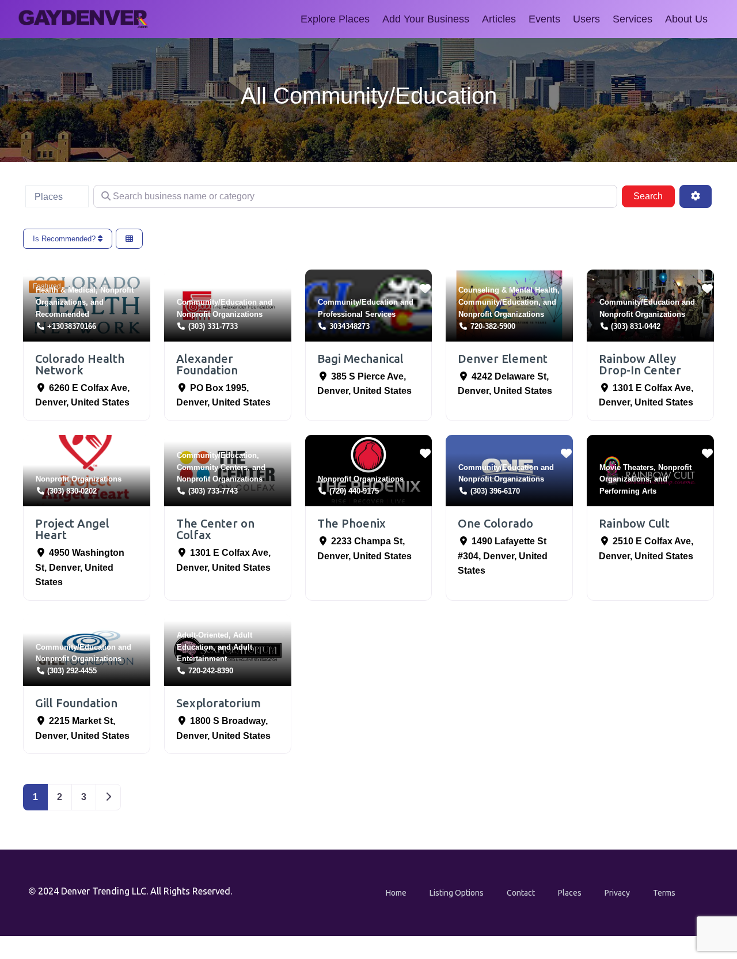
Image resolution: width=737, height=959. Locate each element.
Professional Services (357, 314)
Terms (664, 892)
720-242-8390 (210, 670)
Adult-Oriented (203, 635)
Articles (499, 19)
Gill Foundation (76, 703)
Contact (521, 892)
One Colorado (495, 523)
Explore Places (335, 19)
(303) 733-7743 (213, 491)
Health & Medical (66, 290)
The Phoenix (351, 523)
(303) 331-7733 (213, 326)
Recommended (62, 314)
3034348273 (349, 326)
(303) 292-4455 (72, 670)
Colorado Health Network (79, 364)
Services (632, 19)
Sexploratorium (218, 703)
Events (544, 19)
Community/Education (217, 302)
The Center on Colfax (215, 529)
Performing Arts (627, 491)
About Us (686, 19)
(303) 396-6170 (495, 491)
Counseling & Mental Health (507, 290)
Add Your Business (425, 19)
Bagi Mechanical (360, 358)
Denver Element (503, 358)
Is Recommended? (65, 238)
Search (653, 196)
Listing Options (457, 892)
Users (586, 19)
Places (570, 892)
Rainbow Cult (634, 523)
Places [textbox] (49, 197)
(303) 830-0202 (72, 491)
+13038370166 (71, 326)
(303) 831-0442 (635, 326)
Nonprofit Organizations (220, 314)
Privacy (617, 892)
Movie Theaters (626, 467)
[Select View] (129, 239)
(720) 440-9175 (354, 491)
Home (396, 892)
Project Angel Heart (72, 529)
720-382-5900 (492, 326)
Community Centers (212, 467)
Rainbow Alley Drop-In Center (640, 364)
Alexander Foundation (207, 364)
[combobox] (57, 196)
